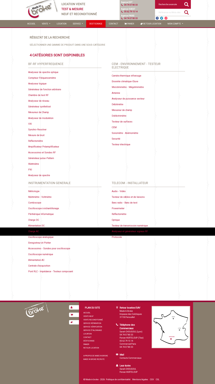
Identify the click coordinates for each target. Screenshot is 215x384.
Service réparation (92, 323)
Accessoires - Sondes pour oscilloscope (49, 248)
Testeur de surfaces (122, 121)
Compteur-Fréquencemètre (42, 78)
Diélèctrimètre (119, 115)
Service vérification (92, 327)
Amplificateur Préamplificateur (43, 146)
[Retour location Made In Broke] (74, 322)
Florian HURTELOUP (129, 372)
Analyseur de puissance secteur (128, 98)
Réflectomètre (35, 141)
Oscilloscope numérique (40, 254)
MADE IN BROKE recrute (94, 359)
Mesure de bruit (36, 135)
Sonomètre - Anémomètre (125, 133)
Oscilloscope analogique (41, 237)
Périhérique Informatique (41, 214)
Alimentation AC (36, 260)
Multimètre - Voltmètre (39, 197)
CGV (152, 379)
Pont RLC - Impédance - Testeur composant (50, 271)
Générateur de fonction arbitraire (44, 89)
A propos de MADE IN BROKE (95, 356)
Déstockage (88, 341)
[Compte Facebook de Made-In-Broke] (157, 18)
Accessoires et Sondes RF (42, 152)
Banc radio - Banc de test (124, 202)
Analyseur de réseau (38, 100)
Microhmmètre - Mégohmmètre (128, 87)
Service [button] (77, 24)
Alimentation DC (36, 225)
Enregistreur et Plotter (39, 242)
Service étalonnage (92, 330)
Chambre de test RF (38, 95)
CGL (157, 379)
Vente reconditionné (93, 320)
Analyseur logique (37, 83)
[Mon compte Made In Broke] (74, 307)
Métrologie (33, 191)
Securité (116, 138)
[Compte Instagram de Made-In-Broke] (166, 18)
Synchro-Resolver (37, 129)
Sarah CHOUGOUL (128, 369)
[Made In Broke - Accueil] (41, 10)
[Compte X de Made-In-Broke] (161, 18)
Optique (116, 220)
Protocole (117, 237)
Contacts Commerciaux (130, 358)
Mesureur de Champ (38, 112)
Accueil (31, 24)
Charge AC (33, 231)
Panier (130, 24)
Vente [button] (45, 24)
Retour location (152, 24)
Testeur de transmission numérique (130, 225)
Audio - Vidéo (119, 191)
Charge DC (33, 220)
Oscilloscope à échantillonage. (43, 208)
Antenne (116, 93)
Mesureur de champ (122, 110)
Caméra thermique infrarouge (126, 75)
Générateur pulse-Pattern (41, 158)
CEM (114, 127)
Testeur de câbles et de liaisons (128, 197)
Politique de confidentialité (118, 379)
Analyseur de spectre (39, 175)
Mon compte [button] (174, 24)
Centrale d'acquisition (39, 265)
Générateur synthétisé (39, 106)
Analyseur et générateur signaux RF (130, 231)
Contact (113, 24)
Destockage (95, 24)
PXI (30, 169)
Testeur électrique (121, 144)
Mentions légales (140, 379)
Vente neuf (88, 316)
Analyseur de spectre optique (43, 72)
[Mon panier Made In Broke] (74, 315)
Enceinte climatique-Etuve (125, 81)
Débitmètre (117, 104)
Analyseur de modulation (40, 118)
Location (61, 24)
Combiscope (34, 202)
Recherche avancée (168, 4)
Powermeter (118, 208)
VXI (30, 123)
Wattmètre (33, 164)
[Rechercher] (186, 12)
